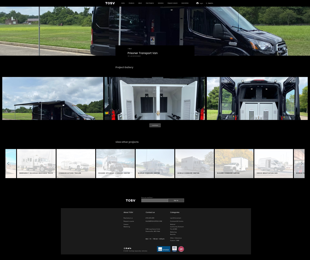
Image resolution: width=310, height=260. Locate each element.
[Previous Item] (8, 163)
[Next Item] (302, 163)
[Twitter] (128, 248)
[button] (131, 3)
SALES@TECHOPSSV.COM (154, 221)
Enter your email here (146, 197)
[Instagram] (124, 248)
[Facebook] (126, 248)
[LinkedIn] (130, 248)
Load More (155, 125)
